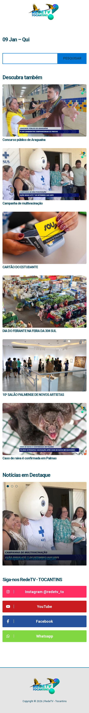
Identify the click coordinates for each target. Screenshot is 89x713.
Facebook (44, 621)
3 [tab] (16, 486)
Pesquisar (72, 58)
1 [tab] (8, 486)
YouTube (44, 606)
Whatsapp (44, 636)
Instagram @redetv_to (44, 592)
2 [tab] (12, 486)
